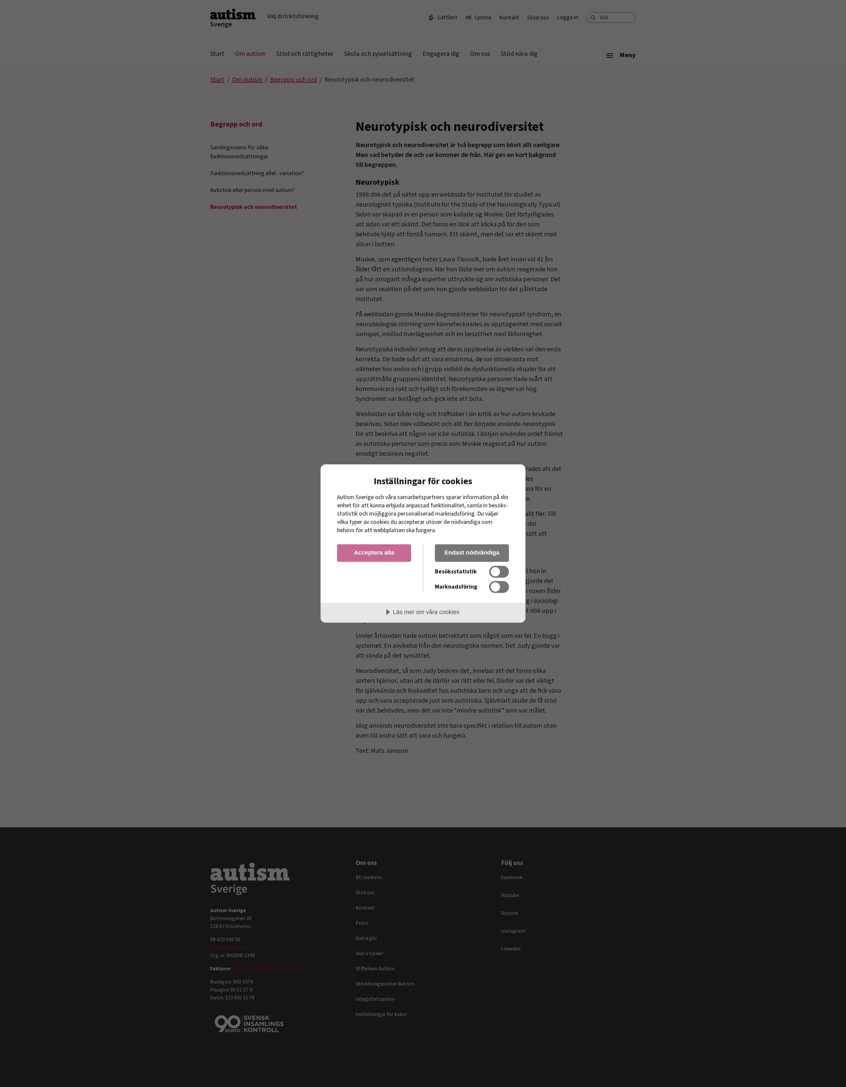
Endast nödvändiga (471, 552)
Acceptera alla (374, 552)
